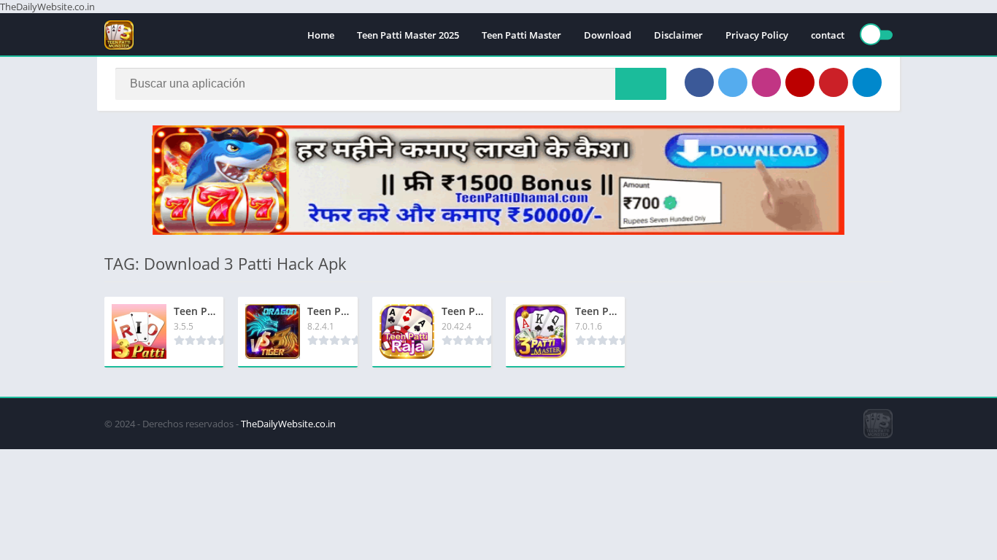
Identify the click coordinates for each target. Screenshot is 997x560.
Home (320, 35)
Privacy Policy (756, 35)
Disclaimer (678, 35)
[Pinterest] (833, 82)
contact (827, 35)
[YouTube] (800, 82)
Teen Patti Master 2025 (408, 35)
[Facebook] (699, 82)
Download (607, 35)
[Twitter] (732, 82)
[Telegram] (867, 82)
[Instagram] (766, 82)
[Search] (640, 84)
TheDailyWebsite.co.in (288, 423)
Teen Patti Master (521, 35)
